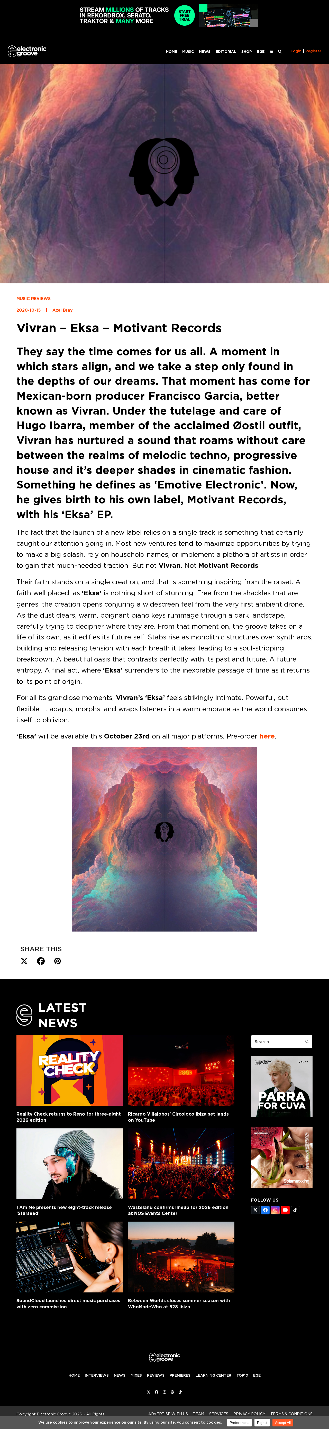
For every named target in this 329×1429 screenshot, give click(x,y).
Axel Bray (62, 310)
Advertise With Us (168, 1414)
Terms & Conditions (291, 1414)
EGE (257, 1375)
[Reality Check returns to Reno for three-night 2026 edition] (69, 1070)
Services (218, 1414)
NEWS (119, 1375)
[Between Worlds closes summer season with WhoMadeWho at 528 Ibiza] (181, 1257)
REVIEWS (155, 1375)
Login (296, 51)
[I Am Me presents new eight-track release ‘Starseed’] (69, 1163)
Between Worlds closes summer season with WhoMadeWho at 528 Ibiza (179, 1304)
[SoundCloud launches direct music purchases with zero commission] (69, 1257)
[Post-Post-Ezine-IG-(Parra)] (282, 1115)
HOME (74, 1375)
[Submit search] (307, 1041)
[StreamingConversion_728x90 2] (164, 25)
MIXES (136, 1375)
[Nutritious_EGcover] (282, 1186)
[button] (280, 51)
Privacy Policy (249, 1414)
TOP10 (242, 1375)
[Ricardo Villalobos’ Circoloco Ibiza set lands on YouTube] (181, 1070)
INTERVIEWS (97, 1375)
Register (313, 51)
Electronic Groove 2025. (60, 1414)
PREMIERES (180, 1375)
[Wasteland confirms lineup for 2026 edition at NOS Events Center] (181, 1163)
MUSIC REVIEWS (33, 298)
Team (198, 1414)
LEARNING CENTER (213, 1375)
